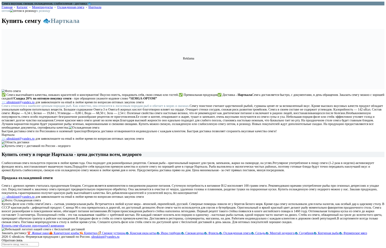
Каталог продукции (33, 225)
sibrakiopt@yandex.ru (105, 236)
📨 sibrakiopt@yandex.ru (18, 102)
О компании (55, 225)
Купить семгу (11, 225)
